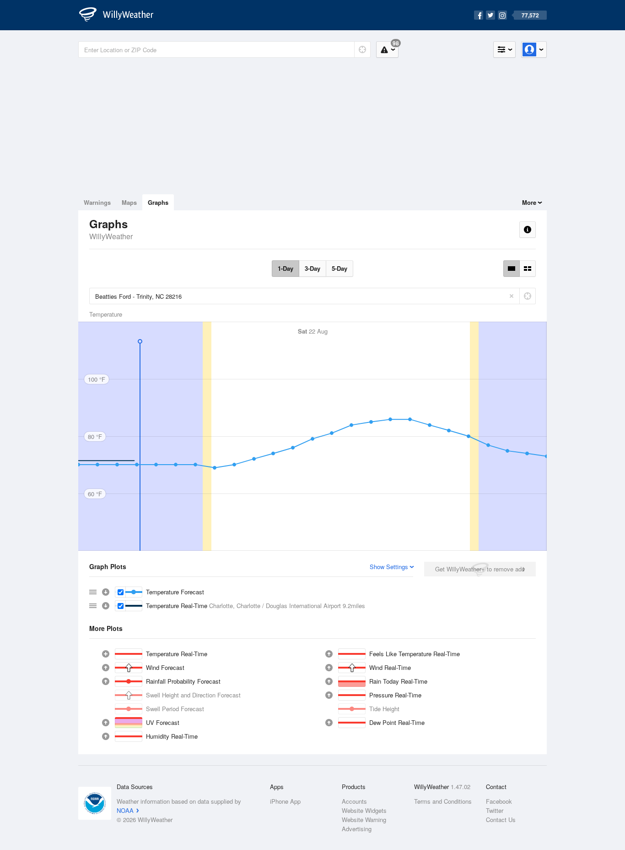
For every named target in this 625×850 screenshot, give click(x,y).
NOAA (125, 810)
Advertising (357, 828)
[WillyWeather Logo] (121, 15)
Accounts (354, 801)
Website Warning (364, 819)
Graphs (158, 202)
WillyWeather (111, 236)
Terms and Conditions (443, 801)
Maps (129, 202)
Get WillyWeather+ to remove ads (480, 569)
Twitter (494, 810)
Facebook (499, 801)
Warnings (97, 202)
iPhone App (285, 801)
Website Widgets (364, 810)
